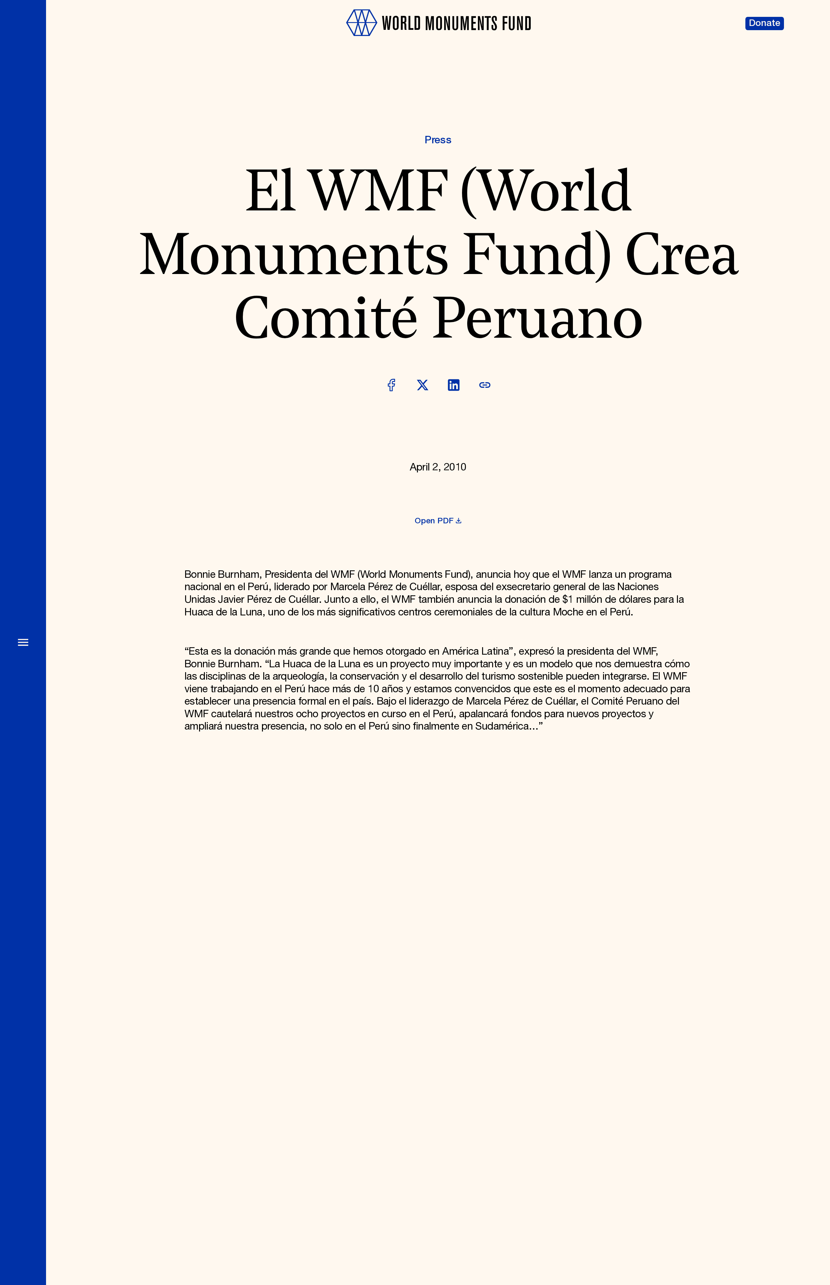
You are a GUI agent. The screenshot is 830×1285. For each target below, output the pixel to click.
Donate (764, 23)
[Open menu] (23, 642)
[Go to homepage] (438, 41)
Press (438, 140)
